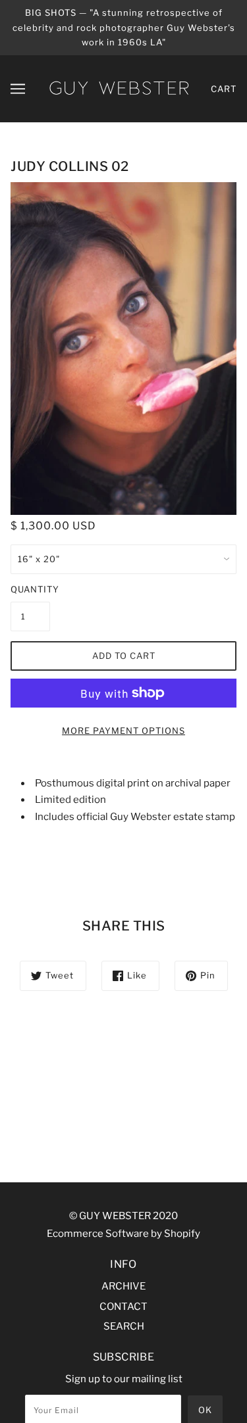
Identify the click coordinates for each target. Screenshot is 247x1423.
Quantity (30, 589)
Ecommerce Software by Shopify (123, 1234)
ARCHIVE (123, 1286)
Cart (223, 89)
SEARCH (123, 1326)
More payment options (123, 730)
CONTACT (123, 1307)
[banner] (118, 87)
